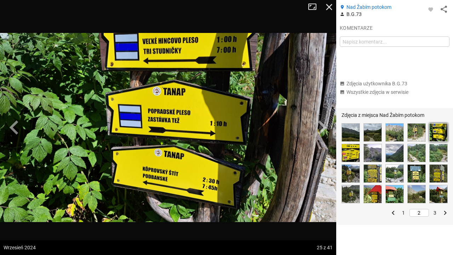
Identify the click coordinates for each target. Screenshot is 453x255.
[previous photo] (14, 127)
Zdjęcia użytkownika (376, 83)
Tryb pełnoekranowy (315, 7)
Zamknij (329, 7)
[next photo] (322, 127)
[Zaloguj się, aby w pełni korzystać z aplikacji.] (430, 9)
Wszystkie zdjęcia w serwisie (377, 92)
